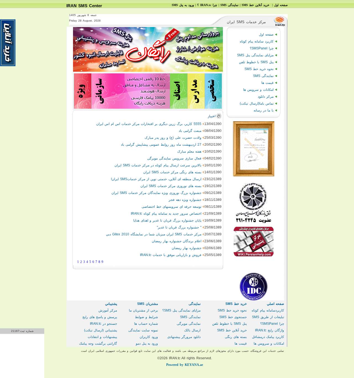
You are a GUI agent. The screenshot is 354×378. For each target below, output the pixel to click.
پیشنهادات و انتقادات (102, 337)
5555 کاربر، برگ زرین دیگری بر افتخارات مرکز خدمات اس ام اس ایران (148, 124)
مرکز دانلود (266, 97)
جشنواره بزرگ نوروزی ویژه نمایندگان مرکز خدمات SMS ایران (156, 193)
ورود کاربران (149, 337)
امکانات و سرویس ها (258, 90)
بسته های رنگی (236, 337)
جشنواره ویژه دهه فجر (185, 200)
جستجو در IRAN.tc (103, 324)
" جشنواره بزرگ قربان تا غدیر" (179, 227)
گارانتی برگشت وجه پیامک (98, 343)
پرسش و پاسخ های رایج (99, 317)
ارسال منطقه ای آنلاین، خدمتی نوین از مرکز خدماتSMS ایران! (156, 179)
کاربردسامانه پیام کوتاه (268, 310)
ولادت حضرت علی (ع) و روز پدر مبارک (173, 138)
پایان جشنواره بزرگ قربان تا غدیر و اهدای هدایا (167, 220)
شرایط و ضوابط (146, 317)
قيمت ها (241, 343)
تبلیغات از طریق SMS (268, 317)
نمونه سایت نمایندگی (143, 330)
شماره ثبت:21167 (22, 330)
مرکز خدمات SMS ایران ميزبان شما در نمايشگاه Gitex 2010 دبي (153, 234)
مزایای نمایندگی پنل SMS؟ (181, 310)
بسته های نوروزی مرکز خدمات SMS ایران (170, 186)
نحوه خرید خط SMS (259, 69)
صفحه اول (266, 34)
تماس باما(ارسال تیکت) (257, 103)
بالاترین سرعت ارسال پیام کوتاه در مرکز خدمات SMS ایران (157, 165)
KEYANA (184, 365)
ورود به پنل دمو (147, 343)
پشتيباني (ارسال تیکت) (100, 330)
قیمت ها (267, 83)
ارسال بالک (192, 330)
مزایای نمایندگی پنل (255, 55)
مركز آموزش (107, 310)
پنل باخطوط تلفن (229, 324)
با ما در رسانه (264, 110)
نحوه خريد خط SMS (232, 310)
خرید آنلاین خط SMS (232, 330)
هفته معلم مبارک (189, 151)
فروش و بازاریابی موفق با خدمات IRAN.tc (170, 255)
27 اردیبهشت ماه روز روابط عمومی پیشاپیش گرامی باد (161, 145)
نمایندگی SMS (263, 76)
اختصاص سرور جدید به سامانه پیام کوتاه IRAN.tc (166, 213)
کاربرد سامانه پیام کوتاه (257, 41)
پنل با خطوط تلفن (256, 62)
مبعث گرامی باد (190, 131)
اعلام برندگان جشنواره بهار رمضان (176, 241)
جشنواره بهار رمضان (186, 248)
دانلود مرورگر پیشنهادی (184, 337)
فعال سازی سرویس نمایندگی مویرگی (174, 158)
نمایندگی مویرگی (189, 324)
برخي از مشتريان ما (143, 310)
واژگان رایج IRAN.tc (269, 330)
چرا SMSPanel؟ (262, 48)
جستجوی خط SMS (233, 317)
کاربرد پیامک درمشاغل (268, 337)
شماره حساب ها (146, 324)
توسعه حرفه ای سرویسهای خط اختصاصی (171, 207)
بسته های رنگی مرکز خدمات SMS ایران (172, 172)
